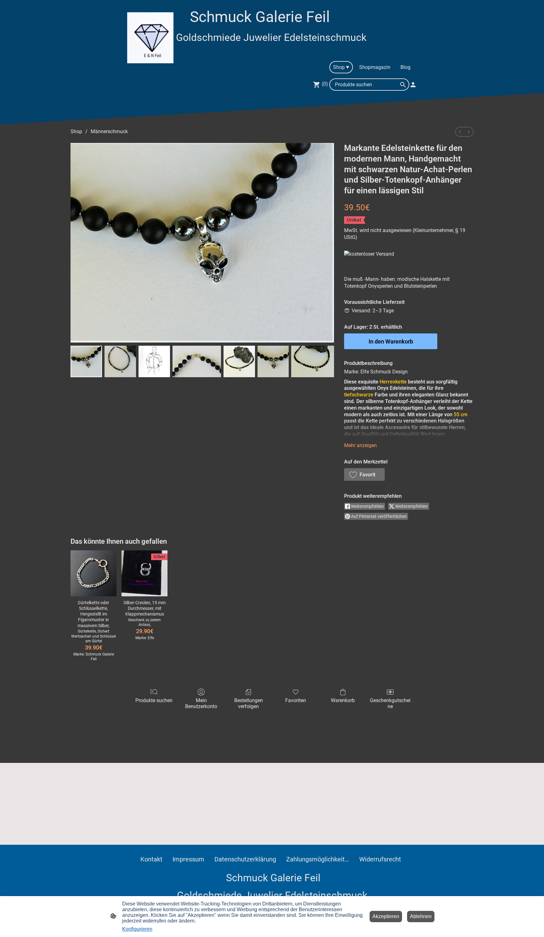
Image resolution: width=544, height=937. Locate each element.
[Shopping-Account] (413, 84)
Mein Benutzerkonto (201, 703)
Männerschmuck (109, 131)
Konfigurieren (137, 929)
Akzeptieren (385, 916)
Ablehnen (421, 916)
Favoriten (295, 700)
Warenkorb (343, 700)
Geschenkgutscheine (390, 703)
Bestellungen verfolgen (248, 703)
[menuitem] (460, 131)
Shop (76, 131)
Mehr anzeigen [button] (360, 445)
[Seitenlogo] (150, 37)
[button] (364, 474)
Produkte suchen (154, 700)
